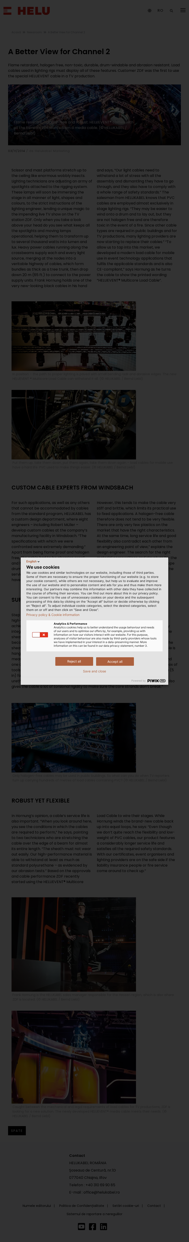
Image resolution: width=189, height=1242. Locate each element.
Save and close (94, 671)
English (31, 561)
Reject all (74, 661)
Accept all (114, 661)
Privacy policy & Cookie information (53, 615)
